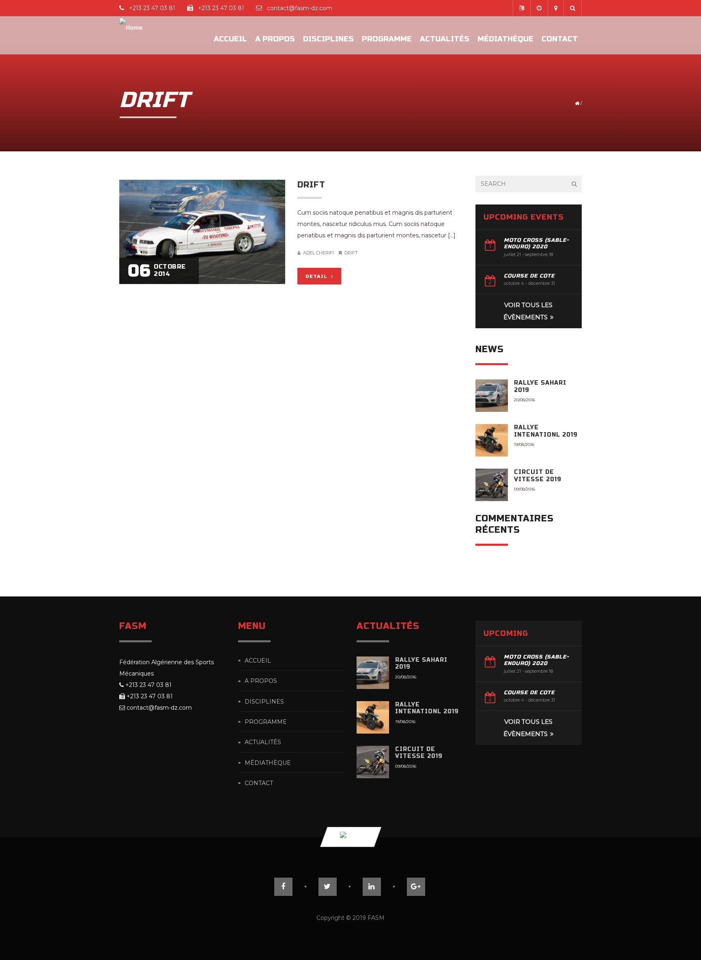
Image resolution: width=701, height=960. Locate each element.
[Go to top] (350, 837)
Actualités (444, 38)
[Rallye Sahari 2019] (491, 395)
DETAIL (317, 276)
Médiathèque (505, 38)
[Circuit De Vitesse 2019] (491, 485)
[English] (521, 8)
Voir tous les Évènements (528, 311)
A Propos (275, 38)
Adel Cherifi (318, 253)
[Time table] (539, 8)
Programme (387, 38)
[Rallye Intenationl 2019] (491, 440)
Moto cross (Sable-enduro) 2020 (536, 243)
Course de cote (529, 276)
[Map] (555, 8)
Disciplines (328, 38)
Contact (560, 38)
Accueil (230, 38)
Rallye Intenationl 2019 (546, 431)
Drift (311, 185)
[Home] (130, 35)
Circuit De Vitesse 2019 (537, 476)
